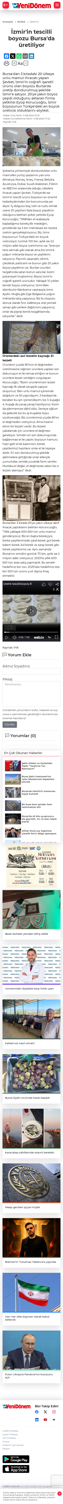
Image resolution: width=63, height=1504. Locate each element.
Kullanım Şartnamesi (13, 1445)
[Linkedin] (36, 1419)
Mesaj (7, 679)
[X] (45, 1411)
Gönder (10, 724)
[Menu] (57, 5)
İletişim (6, 1448)
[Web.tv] (54, 1419)
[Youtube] (45, 1419)
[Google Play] (31, 1459)
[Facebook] (36, 1411)
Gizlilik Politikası (10, 1431)
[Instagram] (54, 1411)
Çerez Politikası (10, 1434)
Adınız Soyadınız (16, 666)
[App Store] (31, 1469)
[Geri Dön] (6, 5)
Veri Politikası (9, 1438)
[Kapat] (60, 1493)
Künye (6, 1441)
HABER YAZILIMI (11, 1486)
